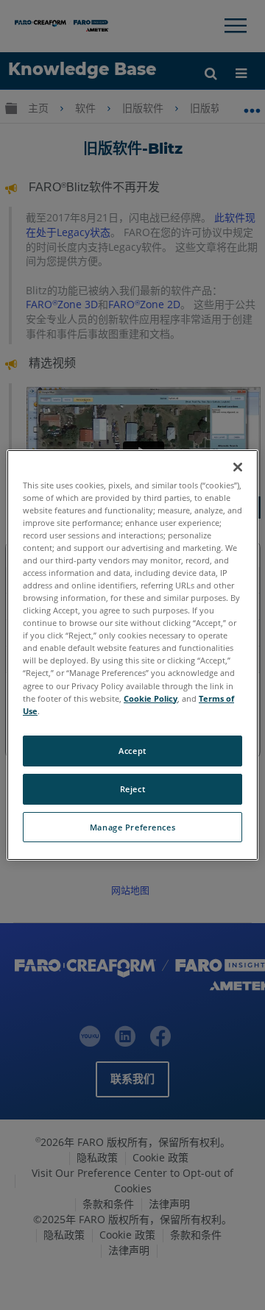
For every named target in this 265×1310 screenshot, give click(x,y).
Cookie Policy (150, 698)
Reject (132, 788)
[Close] (238, 467)
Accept (132, 750)
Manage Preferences (132, 827)
